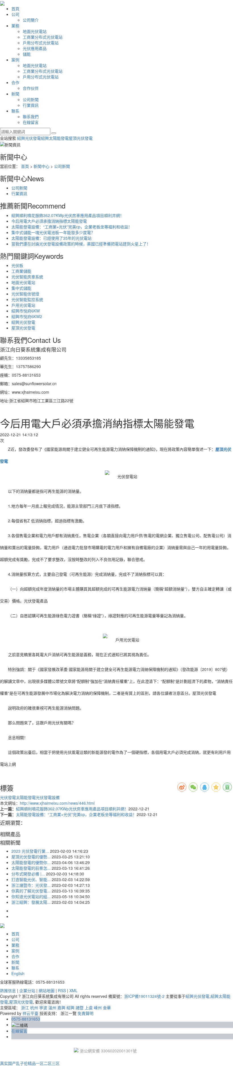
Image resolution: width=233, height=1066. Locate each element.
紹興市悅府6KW (25, 311)
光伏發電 (8, 797)
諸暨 (80, 1007)
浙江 (25, 1007)
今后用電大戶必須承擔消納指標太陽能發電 (49, 221)
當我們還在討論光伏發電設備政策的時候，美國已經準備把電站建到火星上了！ (81, 244)
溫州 (52, 1007)
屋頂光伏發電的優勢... (31, 857)
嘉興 (61, 1007)
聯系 (15, 111)
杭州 (34, 1007)
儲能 (27, 54)
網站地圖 (47, 990)
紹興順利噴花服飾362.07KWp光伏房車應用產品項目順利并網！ (67, 215)
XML (73, 990)
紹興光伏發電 (29, 138)
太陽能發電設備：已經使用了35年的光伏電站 (51, 238)
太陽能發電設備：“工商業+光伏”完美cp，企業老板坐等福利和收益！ (71, 227)
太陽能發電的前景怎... (31, 868)
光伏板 (17, 265)
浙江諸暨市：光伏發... (31, 885)
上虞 (89, 1007)
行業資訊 (31, 105)
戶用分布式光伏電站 (41, 42)
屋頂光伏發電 (81, 138)
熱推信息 (8, 990)
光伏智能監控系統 (27, 299)
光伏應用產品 (35, 48)
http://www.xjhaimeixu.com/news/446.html (57, 803)
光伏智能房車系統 (27, 276)
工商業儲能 (21, 271)
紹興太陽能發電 (55, 138)
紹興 (70, 1007)
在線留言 (31, 122)
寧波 (43, 1007)
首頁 (15, 8)
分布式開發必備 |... (28, 874)
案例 (15, 59)
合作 (15, 82)
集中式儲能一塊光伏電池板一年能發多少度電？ (53, 232)
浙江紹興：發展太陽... (31, 902)
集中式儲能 (21, 288)
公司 (15, 14)
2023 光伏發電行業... (30, 851)
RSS (62, 990)
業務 (15, 25)
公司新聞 (31, 99)
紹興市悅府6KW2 (26, 316)
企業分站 (27, 990)
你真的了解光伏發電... (31, 891)
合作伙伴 (31, 88)
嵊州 (98, 1007)
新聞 (15, 94)
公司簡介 (31, 20)
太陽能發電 (26, 797)
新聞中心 (41, 166)
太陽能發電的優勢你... (31, 862)
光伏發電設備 (48, 797)
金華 (107, 1007)
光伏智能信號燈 (25, 294)
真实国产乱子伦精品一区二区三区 (30, 1063)
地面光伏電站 (35, 31)
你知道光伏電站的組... (31, 896)
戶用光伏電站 (23, 305)
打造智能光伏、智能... (31, 879)
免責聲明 (85, 1013)
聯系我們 (31, 116)
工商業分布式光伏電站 (43, 37)
